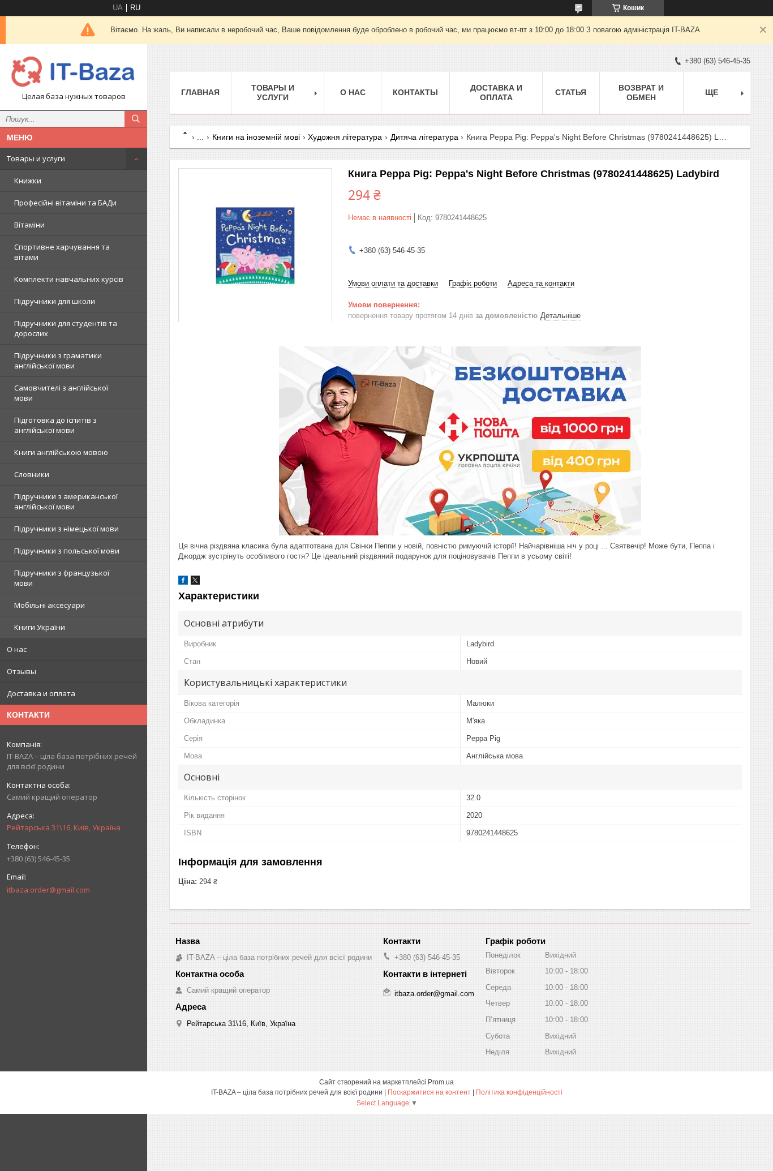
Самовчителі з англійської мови (61, 393)
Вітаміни (29, 225)
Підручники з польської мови (66, 551)
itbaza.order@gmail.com (48, 890)
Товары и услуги (36, 158)
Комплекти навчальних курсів (68, 279)
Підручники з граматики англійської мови (58, 360)
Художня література (345, 136)
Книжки (27, 180)
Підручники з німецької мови (66, 529)
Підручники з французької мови (61, 578)
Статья (570, 92)
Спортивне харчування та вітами (62, 252)
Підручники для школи (54, 301)
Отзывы (21, 671)
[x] (195, 582)
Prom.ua (441, 1082)
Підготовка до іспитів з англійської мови (55, 425)
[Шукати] (135, 118)
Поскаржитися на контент (429, 1092)
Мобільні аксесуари (49, 605)
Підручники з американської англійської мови (66, 501)
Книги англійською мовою (61, 452)
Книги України (39, 627)
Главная (200, 92)
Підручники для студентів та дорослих (65, 328)
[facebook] (183, 582)
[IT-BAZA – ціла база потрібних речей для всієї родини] (73, 72)
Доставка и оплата (41, 693)
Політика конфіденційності (519, 1092)
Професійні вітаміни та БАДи (65, 203)
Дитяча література (424, 136)
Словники (31, 474)
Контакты (415, 92)
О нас (17, 649)
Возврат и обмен (641, 92)
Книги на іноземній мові (256, 136)
